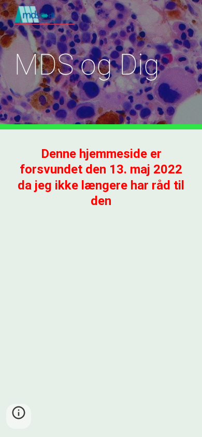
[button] (18, 416)
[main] (101, 64)
